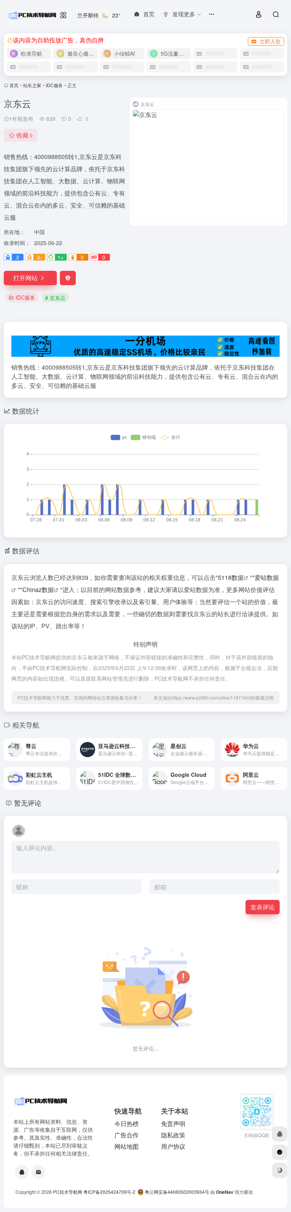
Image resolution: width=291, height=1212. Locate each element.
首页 (14, 85)
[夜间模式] (279, 1170)
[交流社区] (279, 1152)
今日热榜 (126, 1123)
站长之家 (32, 85)
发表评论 (262, 907)
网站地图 (126, 1146)
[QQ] (21, 1172)
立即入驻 (270, 41)
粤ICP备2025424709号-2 (109, 1192)
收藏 (24, 135)
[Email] (38, 1172)
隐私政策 (173, 1135)
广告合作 (126, 1135)
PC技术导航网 (67, 1192)
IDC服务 (54, 85)
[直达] (66, 749)
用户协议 (173, 1146)
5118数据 (231, 577)
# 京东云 (55, 297)
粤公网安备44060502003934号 (177, 1192)
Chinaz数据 (38, 589)
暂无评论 (27, 802)
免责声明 (173, 1123)
